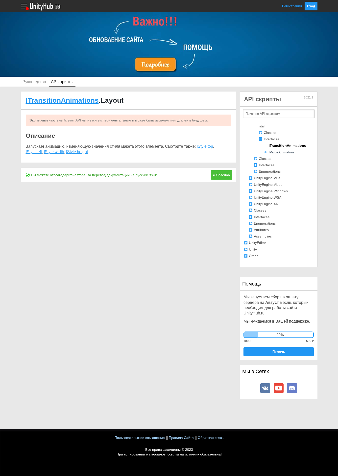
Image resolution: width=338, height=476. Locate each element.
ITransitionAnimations (62, 100)
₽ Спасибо (221, 175)
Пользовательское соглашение (140, 438)
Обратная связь (210, 438)
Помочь (278, 352)
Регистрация (292, 6)
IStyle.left (34, 152)
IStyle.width (54, 152)
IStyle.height (77, 152)
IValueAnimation (281, 152)
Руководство (34, 82)
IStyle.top (205, 146)
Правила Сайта (181, 438)
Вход (311, 6)
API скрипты (62, 82)
